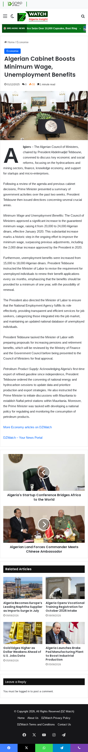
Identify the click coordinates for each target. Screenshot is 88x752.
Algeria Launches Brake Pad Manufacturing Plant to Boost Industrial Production (64, 654)
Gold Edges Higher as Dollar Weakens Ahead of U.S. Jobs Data (22, 652)
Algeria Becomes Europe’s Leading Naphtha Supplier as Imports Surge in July (22, 607)
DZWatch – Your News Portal (22, 437)
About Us (32, 717)
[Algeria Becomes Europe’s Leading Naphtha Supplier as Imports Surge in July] (22, 588)
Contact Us (64, 724)
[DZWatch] (32, 16)
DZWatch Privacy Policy (55, 717)
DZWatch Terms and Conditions (36, 724)
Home (11, 42)
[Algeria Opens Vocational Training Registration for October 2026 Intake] (65, 588)
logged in (24, 691)
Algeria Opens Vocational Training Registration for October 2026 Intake (65, 607)
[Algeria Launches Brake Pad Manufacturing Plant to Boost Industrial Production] (65, 633)
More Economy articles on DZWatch (27, 427)
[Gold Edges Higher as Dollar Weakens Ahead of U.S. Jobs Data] (22, 633)
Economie (22, 42)
